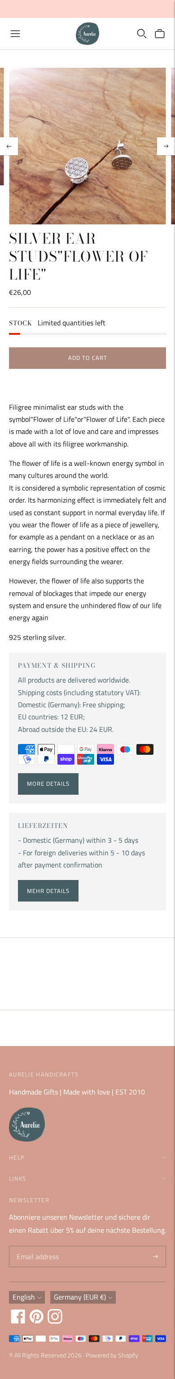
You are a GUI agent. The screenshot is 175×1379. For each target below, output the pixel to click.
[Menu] (15, 34)
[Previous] (9, 146)
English (24, 1296)
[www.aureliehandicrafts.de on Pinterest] (36, 1321)
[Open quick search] (142, 34)
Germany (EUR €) (80, 1296)
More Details (48, 783)
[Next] (166, 146)
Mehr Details (48, 890)
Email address (36, 1246)
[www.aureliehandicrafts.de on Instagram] (55, 1321)
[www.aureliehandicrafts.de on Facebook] (18, 1321)
